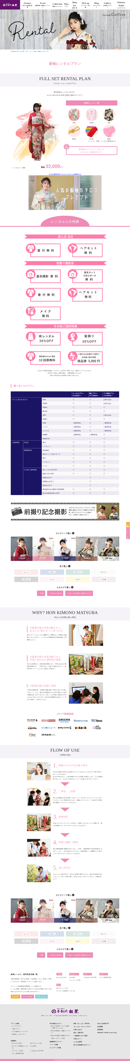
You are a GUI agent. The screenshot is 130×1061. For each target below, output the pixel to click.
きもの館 (72, 977)
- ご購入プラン (15, 1029)
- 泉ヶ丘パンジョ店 (35, 1043)
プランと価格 (15, 1023)
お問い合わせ (41, 996)
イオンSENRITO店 (105, 977)
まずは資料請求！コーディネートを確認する (65, 174)
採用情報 (100, 1029)
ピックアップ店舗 (55, 1048)
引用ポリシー (77, 1039)
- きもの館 (32, 1046)
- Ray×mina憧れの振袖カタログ (60, 1035)
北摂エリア (103, 974)
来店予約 (15, 996)
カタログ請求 (27, 996)
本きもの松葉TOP (103, 1023)
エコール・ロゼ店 (74, 980)
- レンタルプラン (16, 1026)
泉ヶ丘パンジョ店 (62, 988)
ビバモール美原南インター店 (65, 991)
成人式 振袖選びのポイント (82, 1045)
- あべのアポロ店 (16, 1043)
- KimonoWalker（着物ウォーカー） (60, 1032)
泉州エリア (87, 974)
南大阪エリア (74, 974)
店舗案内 (13, 1041)
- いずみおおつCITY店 (36, 1051)
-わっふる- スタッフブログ (82, 1026)
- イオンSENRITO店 (17, 1053)
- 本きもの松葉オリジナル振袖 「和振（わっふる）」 (59, 1027)
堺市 (58, 985)
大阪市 (59, 974)
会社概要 (100, 1026)
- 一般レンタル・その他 (57, 1038)
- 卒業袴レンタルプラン (18, 1034)
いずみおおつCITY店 (90, 977)
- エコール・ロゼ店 (17, 1051)
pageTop (127, 1058)
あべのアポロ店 (61, 977)
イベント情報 (54, 1044)
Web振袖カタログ (55, 1023)
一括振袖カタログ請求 (80, 1036)
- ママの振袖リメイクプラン (20, 1031)
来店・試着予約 (78, 1032)
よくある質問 (77, 1042)
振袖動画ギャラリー (56, 1041)
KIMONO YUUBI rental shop (107, 1032)
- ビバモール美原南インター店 (20, 1047)
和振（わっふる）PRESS (81, 1023)
